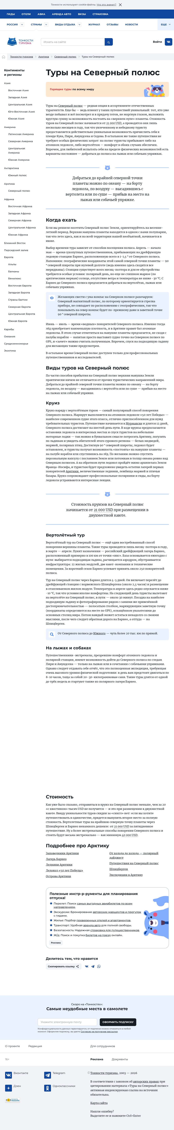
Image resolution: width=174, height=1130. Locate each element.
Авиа (41, 14)
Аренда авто (61, 14)
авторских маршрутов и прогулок (117, 912)
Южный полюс (17, 175)
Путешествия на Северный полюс (134, 863)
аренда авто (92, 925)
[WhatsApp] (99, 966)
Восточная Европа (19, 285)
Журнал (94, 24)
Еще (164, 24)
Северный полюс (65, 56)
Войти (157, 41)
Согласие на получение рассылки (99, 1031)
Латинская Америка (21, 134)
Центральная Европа (21, 313)
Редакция (35, 1046)
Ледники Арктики (59, 864)
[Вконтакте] (87, 966)
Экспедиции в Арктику (126, 875)
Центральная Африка (22, 227)
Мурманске (134, 423)
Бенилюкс (14, 278)
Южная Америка (18, 159)
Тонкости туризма (21, 56)
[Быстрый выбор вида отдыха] (79, 24)
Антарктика (11, 168)
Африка (9, 199)
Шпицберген (118, 869)
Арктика (43, 56)
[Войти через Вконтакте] (168, 42)
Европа (8, 257)
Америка (9, 127)
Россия (12, 24)
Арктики (72, 471)
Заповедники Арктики (62, 853)
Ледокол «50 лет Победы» (64, 870)
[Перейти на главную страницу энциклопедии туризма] (20, 42)
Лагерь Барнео (56, 859)
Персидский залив (16, 250)
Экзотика (10, 350)
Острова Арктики (58, 876)
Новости (131, 24)
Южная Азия (16, 118)
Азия (7, 83)
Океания (9, 336)
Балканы (13, 271)
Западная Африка (19, 213)
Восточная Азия (18, 90)
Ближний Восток (14, 243)
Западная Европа (19, 292)
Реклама (56, 942)
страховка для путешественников (114, 930)
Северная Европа (19, 306)
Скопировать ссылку (61, 966)
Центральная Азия (20, 104)
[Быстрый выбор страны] (46, 24)
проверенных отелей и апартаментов (103, 920)
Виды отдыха (65, 24)
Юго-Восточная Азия (21, 111)
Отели (26, 14)
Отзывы (112, 24)
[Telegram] (93, 966)
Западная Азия (17, 97)
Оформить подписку (118, 1022)
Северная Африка (19, 220)
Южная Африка (18, 234)
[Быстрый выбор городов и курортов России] (22, 24)
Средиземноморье (16, 343)
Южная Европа (17, 321)
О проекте (12, 1046)
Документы (120, 1059)
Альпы (12, 264)
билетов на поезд (98, 935)
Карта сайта (99, 1103)
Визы (82, 14)
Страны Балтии (18, 299)
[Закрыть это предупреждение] (120, 4)
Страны (36, 24)
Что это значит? (106, 4)
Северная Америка (20, 141)
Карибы (9, 329)
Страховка (100, 14)
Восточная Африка (20, 206)
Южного (99, 633)
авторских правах (146, 1081)
